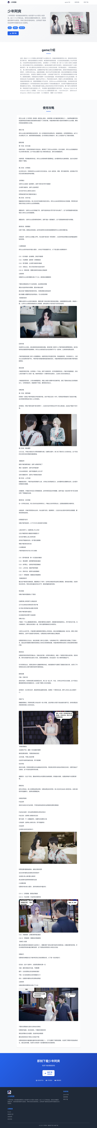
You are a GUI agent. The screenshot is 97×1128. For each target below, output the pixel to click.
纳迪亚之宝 (10, 1114)
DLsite (9, 1112)
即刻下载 (86, 2)
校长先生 (10, 1119)
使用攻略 (77, 2)
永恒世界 (10, 1116)
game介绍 (67, 2)
